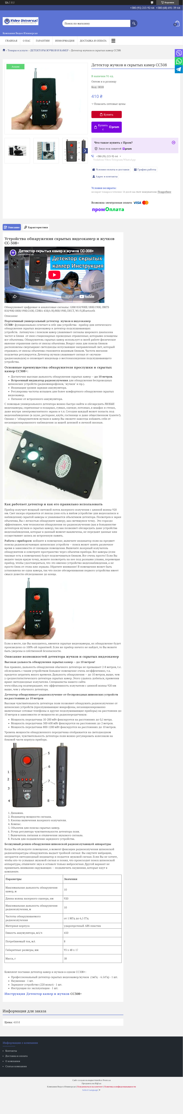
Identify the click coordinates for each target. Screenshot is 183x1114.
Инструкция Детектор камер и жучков (37, 993)
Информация (64, 40)
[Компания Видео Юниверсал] (20, 20)
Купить (108, 114)
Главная (11, 40)
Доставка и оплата (93, 40)
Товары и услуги (18, 50)
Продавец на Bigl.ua (91, 1083)
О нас (26, 40)
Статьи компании (16, 1066)
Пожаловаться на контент (90, 1086)
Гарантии (43, 40)
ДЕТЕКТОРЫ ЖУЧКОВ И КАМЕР (49, 50)
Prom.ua (107, 1080)
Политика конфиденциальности (120, 1086)
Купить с (103, 127)
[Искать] (133, 21)
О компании (12, 1061)
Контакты (11, 1050)
